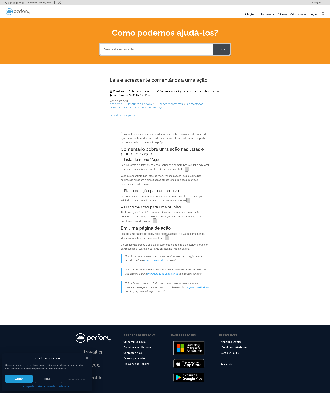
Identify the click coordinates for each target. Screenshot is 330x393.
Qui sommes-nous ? (134, 341)
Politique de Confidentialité (56, 386)
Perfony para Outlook (197, 287)
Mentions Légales (231, 341)
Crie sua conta (298, 14)
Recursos (266, 14)
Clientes (282, 14)
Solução (249, 14)
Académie (226, 364)
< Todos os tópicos (123, 115)
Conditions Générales (234, 347)
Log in (313, 14)
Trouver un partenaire (136, 363)
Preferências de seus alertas (163, 273)
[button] (87, 358)
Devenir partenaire (134, 358)
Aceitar (19, 379)
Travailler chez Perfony (137, 347)
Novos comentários (155, 260)
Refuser (48, 379)
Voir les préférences (76, 379)
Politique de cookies (32, 386)
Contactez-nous (132, 352)
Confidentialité (230, 352)
